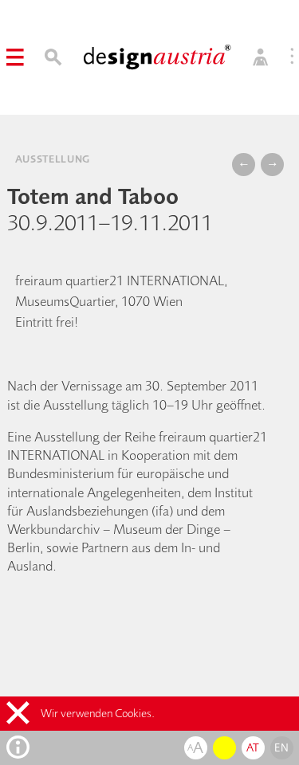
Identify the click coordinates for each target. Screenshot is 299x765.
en (281, 747)
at (253, 747)
